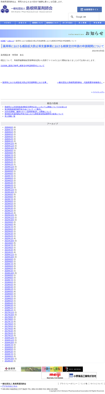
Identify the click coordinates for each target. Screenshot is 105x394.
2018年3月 (9, 305)
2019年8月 (9, 278)
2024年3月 (9, 183)
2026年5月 (9, 134)
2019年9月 (9, 275)
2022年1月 (9, 238)
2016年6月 (9, 347)
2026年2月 (9, 139)
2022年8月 (9, 224)
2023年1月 (9, 213)
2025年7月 (9, 155)
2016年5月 (9, 349)
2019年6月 (9, 282)
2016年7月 (9, 345)
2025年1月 (9, 164)
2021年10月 (9, 241)
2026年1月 (9, 141)
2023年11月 (9, 190)
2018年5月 (9, 301)
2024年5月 (9, 181)
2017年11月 (9, 312)
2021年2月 (9, 252)
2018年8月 (9, 294)
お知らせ (10, 41)
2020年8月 (9, 261)
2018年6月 (9, 298)
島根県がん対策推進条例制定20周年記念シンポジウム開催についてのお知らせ (36, 107)
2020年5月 (9, 268)
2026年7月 (9, 130)
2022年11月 (9, 217)
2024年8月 (9, 174)
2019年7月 (9, 280)
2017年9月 (9, 317)
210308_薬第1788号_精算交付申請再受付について (22, 66)
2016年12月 (9, 338)
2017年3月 (9, 331)
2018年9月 (9, 291)
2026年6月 (9, 132)
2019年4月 (9, 285)
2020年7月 (9, 264)
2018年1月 (9, 310)
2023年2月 (9, 211)
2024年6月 (9, 178)
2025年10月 (9, 148)
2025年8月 (9, 153)
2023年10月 (9, 192)
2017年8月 (9, 319)
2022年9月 (9, 222)
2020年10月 (9, 257)
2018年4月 (9, 303)
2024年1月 (9, 187)
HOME (3, 41)
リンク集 (84, 384)
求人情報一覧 (10, 116)
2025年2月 (9, 162)
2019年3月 (9, 287)
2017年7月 (9, 322)
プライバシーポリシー (69, 384)
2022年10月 (9, 220)
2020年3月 (9, 271)
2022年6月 (9, 229)
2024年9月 (9, 171)
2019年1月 (9, 289)
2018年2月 (9, 308)
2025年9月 (9, 151)
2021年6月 (9, 248)
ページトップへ (98, 92)
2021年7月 (9, 245)
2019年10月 (9, 273)
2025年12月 (9, 143)
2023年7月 (9, 199)
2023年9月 (9, 194)
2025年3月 (9, 160)
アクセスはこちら (9, 386)
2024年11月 (9, 167)
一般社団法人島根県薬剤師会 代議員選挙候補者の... (80, 82)
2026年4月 (9, 137)
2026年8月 (9, 127)
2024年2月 (9, 185)
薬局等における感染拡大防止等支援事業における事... (25, 82)
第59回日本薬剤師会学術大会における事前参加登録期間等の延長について (34, 114)
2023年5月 (9, 204)
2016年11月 (9, 340)
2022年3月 (9, 234)
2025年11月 (9, 146)
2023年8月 (9, 197)
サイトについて (96, 384)
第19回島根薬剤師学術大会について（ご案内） (23, 109)
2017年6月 (9, 324)
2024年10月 (9, 169)
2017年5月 (9, 326)
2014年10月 (9, 359)
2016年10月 (9, 342)
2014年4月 (9, 361)
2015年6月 (9, 356)
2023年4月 (9, 206)
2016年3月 (9, 352)
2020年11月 (9, 255)
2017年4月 (9, 329)
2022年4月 (9, 231)
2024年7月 (9, 176)
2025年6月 (9, 157)
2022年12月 (9, 215)
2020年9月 (9, 259)
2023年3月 (9, 208)
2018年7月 (9, 296)
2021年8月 (9, 243)
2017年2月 (9, 333)
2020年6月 (9, 266)
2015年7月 (9, 354)
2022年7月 (9, 227)
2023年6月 (9, 201)
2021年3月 (9, 250)
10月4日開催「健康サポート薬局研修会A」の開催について (28, 112)
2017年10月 (9, 315)
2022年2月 (9, 236)
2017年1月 (9, 335)
